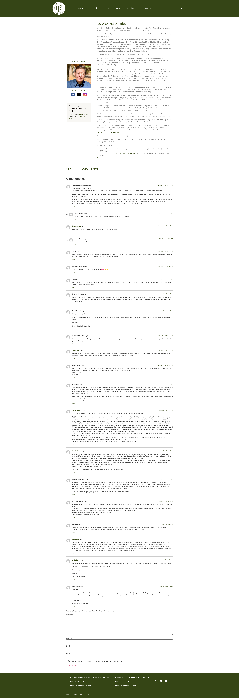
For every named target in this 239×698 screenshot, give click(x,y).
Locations (130, 8)
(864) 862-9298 (84, 114)
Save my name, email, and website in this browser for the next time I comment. (96, 661)
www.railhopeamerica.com (137, 149)
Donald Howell (76, 410)
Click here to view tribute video (109, 158)
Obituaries (82, 8)
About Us (147, 8)
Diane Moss (75, 350)
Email (68, 646)
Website (69, 653)
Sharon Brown (76, 226)
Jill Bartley (75, 539)
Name (69, 638)
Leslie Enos (75, 560)
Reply (73, 206)
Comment (70, 614)
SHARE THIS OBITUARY (79, 90)
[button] (73, 94)
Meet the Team (163, 8)
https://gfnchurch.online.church (109, 132)
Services (96, 8)
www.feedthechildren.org (125, 153)
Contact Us (180, 8)
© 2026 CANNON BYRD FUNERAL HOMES (77, 694)
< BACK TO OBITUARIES (79, 61)
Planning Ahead (114, 8)
